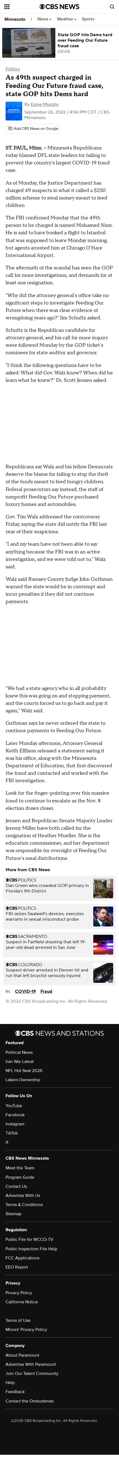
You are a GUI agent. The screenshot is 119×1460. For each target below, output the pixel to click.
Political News (19, 1052)
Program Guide (20, 1177)
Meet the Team (20, 1168)
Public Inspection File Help (31, 1249)
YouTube (14, 1106)
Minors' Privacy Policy (26, 1329)
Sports (88, 19)
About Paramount (22, 1355)
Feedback (15, 1392)
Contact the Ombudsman (30, 1401)
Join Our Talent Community (32, 1373)
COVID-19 (25, 991)
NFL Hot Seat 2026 (24, 1070)
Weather (65, 19)
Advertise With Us (23, 1195)
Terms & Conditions (24, 1204)
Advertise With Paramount (31, 1364)
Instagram (15, 1124)
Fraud (46, 991)
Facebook (15, 1115)
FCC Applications (22, 1258)
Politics (13, 69)
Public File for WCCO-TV (29, 1239)
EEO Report (17, 1267)
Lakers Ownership (23, 1080)
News (43, 19)
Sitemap (13, 1214)
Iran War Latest (20, 1061)
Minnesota (14, 19)
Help (10, 1382)
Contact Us (16, 1186)
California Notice (22, 1302)
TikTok (12, 1133)
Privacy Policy (19, 1293)
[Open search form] (112, 6)
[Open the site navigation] (22, 6)
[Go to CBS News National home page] (59, 6)
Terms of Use (18, 1320)
